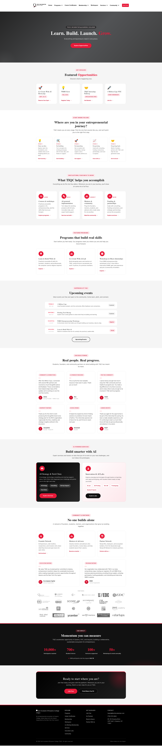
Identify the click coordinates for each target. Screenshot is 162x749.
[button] (62, 5)
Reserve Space (90, 719)
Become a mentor (74, 551)
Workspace (68, 722)
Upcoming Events (81, 339)
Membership (68, 719)
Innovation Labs (69, 730)
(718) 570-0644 (112, 716)
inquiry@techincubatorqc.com (116, 713)
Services (67, 727)
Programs (67, 713)
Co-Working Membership (72, 725)
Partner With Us (90, 722)
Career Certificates (70, 716)
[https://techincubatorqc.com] (39, 5)
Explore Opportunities (81, 45)
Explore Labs (93, 495)
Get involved (42, 553)
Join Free (71, 691)
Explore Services (48, 495)
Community (68, 733)
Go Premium (89, 716)
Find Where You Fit (88, 691)
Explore (41, 268)
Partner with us (104, 551)
